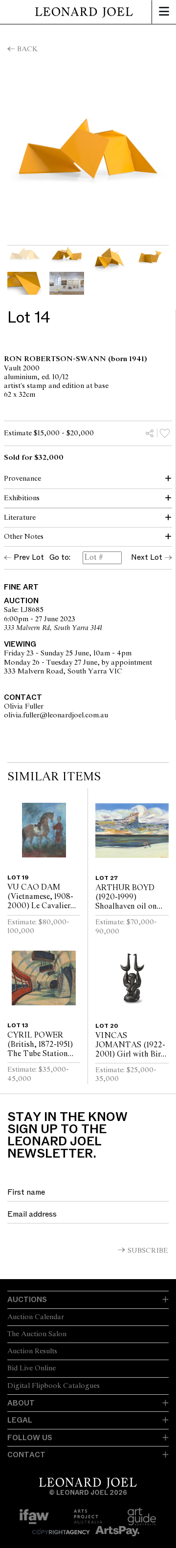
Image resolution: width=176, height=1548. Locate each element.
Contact (26, 1455)
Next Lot (146, 557)
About (21, 1403)
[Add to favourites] (164, 432)
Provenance (22, 478)
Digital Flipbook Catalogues (53, 1386)
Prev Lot (29, 557)
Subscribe (148, 1250)
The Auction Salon (36, 1334)
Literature (20, 517)
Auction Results (32, 1351)
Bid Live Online (31, 1368)
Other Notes (24, 536)
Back (27, 49)
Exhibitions (22, 498)
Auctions (27, 1299)
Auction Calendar (35, 1317)
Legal (19, 1420)
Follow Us (29, 1438)
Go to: (59, 558)
